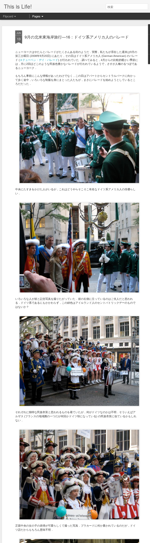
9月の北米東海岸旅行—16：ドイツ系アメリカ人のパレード (77, 37)
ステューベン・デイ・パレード (39, 60)
